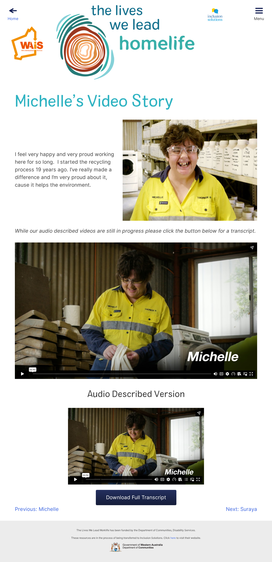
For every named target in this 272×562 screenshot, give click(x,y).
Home (13, 18)
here (173, 537)
